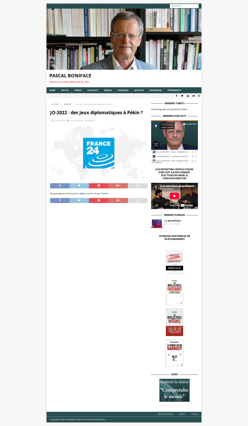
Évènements (174, 90)
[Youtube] (187, 95)
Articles (139, 90)
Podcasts (93, 90)
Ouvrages (123, 90)
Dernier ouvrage (174, 215)
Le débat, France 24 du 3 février (92, 193)
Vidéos (78, 90)
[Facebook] (176, 95)
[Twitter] (182, 95)
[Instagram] (199, 95)
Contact (195, 414)
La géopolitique (173, 220)
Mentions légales (165, 414)
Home (52, 90)
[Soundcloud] (193, 95)
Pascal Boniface (76, 120)
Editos (65, 90)
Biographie (156, 90)
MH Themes (100, 419)
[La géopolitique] (157, 223)
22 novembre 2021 (174, 224)
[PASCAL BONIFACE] (124, 68)
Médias (108, 90)
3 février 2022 (60, 120)
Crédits (182, 414)
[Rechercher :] (184, 5)
